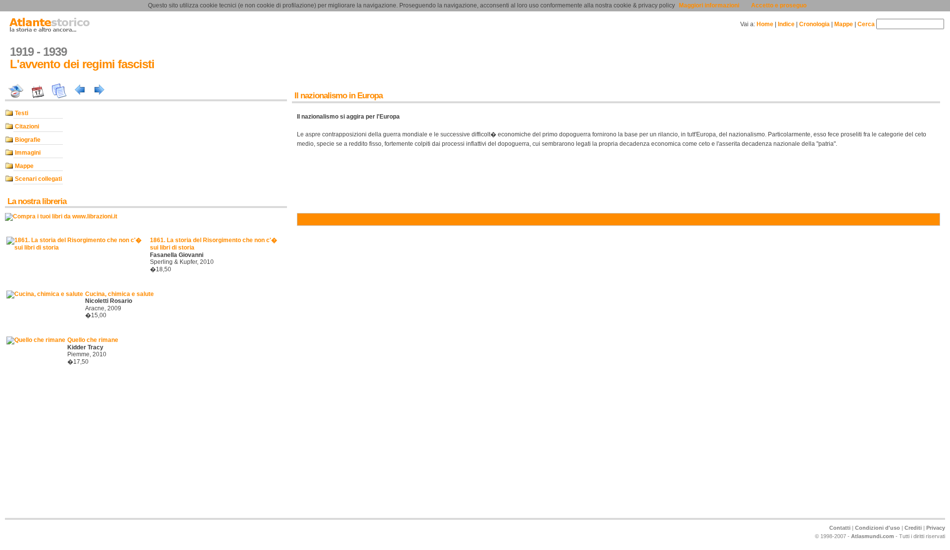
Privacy (935, 528)
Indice (786, 24)
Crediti (913, 528)
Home (765, 24)
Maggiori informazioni (709, 5)
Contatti (840, 528)
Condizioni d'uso (877, 528)
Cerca (866, 24)
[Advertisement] (34, 447)
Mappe (843, 24)
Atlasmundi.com (872, 536)
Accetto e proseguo (779, 5)
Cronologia (814, 24)
